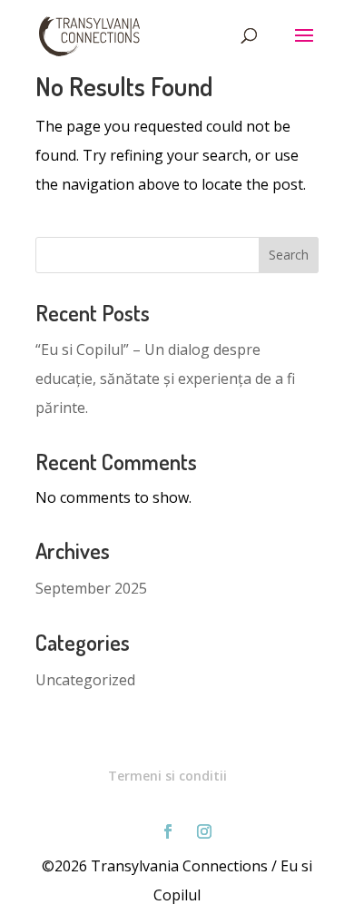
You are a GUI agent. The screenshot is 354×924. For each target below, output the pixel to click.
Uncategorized (85, 680)
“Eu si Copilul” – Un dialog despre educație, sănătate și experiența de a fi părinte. (165, 378)
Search (289, 254)
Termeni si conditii (167, 775)
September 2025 (91, 588)
